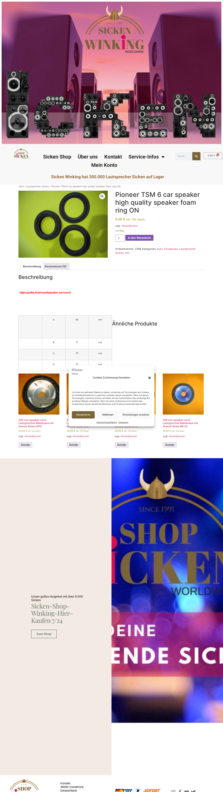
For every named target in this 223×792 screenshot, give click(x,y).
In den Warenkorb (139, 237)
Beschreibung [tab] (32, 266)
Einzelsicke (171, 248)
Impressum (123, 422)
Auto (160, 248)
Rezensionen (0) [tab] (55, 266)
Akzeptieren (83, 414)
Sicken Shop (57, 157)
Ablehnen (107, 414)
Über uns (88, 157)
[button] (149, 377)
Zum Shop (43, 634)
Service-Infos (143, 157)
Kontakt (113, 157)
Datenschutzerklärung (106, 422)
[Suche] (196, 156)
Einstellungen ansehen (136, 414)
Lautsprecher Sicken (37, 186)
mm (127, 252)
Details (25, 444)
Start (21, 186)
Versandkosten (129, 225)
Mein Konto (104, 165)
